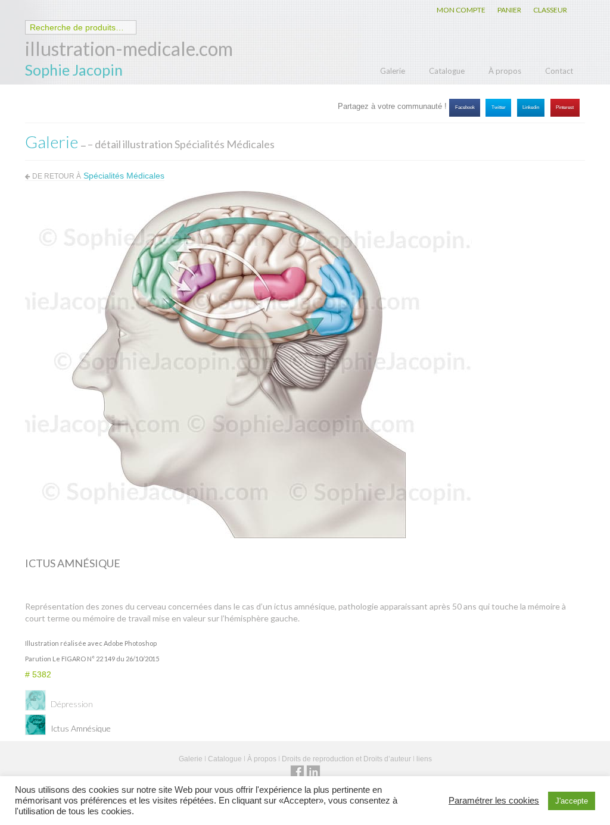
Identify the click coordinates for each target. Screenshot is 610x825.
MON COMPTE (461, 9)
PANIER (509, 9)
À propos (504, 71)
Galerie (392, 71)
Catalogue (447, 71)
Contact (559, 71)
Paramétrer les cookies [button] (494, 800)
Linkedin (530, 107)
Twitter (498, 107)
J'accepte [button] (571, 800)
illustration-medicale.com (129, 48)
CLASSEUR (550, 9)
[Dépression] (35, 704)
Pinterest (565, 107)
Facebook (465, 107)
